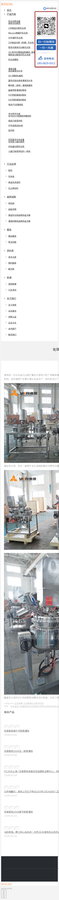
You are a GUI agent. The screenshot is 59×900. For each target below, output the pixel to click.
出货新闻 (28, 703)
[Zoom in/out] (11, 888)
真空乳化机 (29, 706)
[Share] (5, 888)
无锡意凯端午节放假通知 (16, 730)
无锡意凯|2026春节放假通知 (18, 811)
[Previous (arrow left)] (2, 894)
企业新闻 (19, 703)
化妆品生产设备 (17, 706)
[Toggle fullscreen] (8, 888)
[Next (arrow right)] (5, 894)
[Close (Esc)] (2, 888)
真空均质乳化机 (42, 706)
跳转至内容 (7, 4)
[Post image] (12, 726)
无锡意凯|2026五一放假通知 (18, 751)
